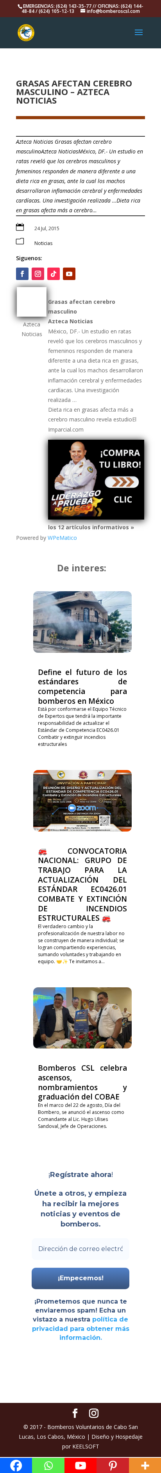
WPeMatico (62, 537)
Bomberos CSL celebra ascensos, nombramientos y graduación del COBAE (82, 1082)
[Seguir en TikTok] (53, 274)
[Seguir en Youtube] (69, 274)
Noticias (43, 243)
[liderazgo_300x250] (96, 517)
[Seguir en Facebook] (22, 274)
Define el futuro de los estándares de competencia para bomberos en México (82, 686)
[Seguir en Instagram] (38, 274)
